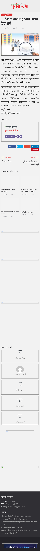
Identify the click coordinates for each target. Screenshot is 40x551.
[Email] (20, 136)
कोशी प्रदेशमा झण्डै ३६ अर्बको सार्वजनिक (8, 191)
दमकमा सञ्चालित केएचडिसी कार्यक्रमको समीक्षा (14, 519)
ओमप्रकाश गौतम (20, 358)
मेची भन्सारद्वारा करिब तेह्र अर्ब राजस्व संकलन (10, 213)
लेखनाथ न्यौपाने (20, 406)
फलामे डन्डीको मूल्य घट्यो (27, 212)
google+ (27, 147)
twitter (20, 147)
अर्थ (3, 15)
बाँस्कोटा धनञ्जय (20, 390)
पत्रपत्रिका (9, 15)
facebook (12, 147)
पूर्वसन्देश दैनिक (6, 28)
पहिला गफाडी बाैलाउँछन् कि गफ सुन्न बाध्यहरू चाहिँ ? (16, 516)
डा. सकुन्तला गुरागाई (20, 374)
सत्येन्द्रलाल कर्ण (20, 422)
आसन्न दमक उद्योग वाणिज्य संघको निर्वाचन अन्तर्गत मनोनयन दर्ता (29, 191)
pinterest (35, 147)
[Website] (17, 136)
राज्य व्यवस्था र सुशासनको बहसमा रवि (12, 527)
